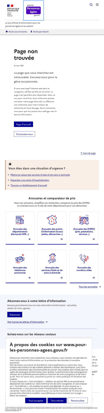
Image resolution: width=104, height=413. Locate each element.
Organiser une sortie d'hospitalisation (30, 179)
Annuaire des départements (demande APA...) (20, 231)
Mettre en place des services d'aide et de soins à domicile (40, 174)
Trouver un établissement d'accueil (29, 185)
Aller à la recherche (91, 4)
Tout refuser (57, 400)
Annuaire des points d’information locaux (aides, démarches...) (52, 231)
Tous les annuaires (88, 286)
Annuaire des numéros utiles (84, 268)
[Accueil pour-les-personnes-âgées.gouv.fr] (33, 10)
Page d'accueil (23, 124)
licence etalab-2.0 (12, 410)
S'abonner (14, 314)
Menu (97, 4)
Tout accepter (35, 400)
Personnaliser (77, 400)
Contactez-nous (24, 134)
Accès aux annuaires (18, 31)
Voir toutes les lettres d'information (25, 322)
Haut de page (89, 153)
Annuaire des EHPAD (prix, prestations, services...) (84, 231)
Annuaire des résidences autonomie (20, 270)
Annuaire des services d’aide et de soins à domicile (52, 270)
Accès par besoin (41, 31)
